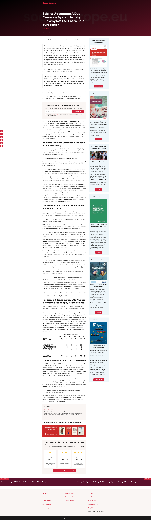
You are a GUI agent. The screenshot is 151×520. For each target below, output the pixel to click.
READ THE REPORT (98, 86)
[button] (107, 3)
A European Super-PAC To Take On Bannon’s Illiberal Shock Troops (24, 482)
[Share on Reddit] (1, 143)
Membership (90, 3)
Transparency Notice (93, 504)
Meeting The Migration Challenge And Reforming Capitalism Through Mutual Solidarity (106, 482)
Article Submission (47, 500)
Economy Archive (70, 497)
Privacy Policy (55, 114)
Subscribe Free (78, 111)
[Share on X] (1, 134)
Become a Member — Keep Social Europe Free (64, 470)
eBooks (74, 3)
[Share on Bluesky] (1, 131)
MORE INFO (98, 189)
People (44, 497)
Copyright (90, 508)
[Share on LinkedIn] (1, 137)
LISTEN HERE (98, 312)
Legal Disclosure (92, 497)
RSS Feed (90, 493)
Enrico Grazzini (46, 28)
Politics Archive (69, 493)
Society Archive (69, 500)
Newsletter (81, 3)
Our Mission (45, 493)
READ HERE (99, 252)
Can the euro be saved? (56, 41)
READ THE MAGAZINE (99, 379)
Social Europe (49, 3)
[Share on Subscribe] (1, 146)
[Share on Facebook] (1, 140)
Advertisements (100, 3)
